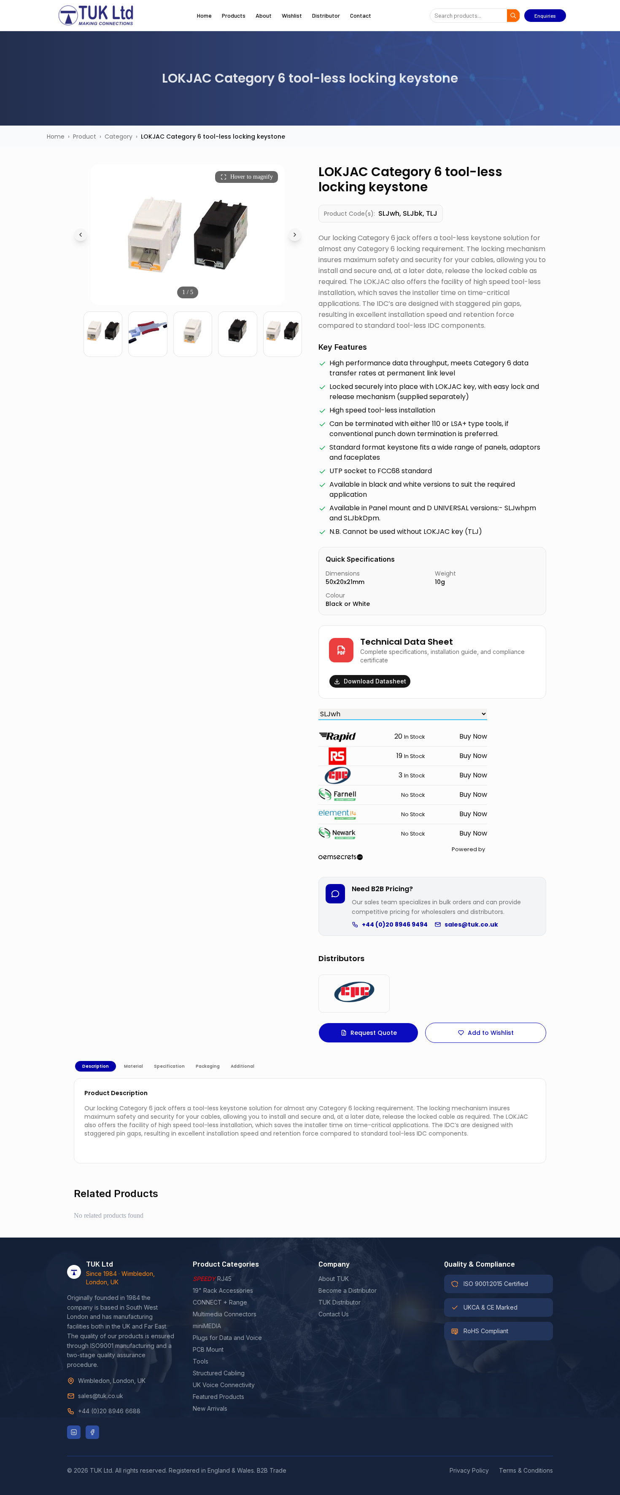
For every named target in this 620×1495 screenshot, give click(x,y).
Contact (360, 15)
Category (118, 136)
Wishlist (292, 15)
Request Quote (373, 1033)
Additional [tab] (242, 1066)
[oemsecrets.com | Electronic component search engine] (401, 857)
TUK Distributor (339, 1302)
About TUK (333, 1278)
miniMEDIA (207, 1325)
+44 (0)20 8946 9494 (395, 924)
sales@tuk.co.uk (471, 924)
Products (233, 15)
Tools (200, 1361)
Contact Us (333, 1314)
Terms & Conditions (526, 1470)
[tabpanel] (310, 1120)
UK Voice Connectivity (224, 1384)
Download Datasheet (375, 681)
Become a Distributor (347, 1290)
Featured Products (218, 1396)
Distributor (326, 15)
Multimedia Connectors (224, 1314)
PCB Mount (208, 1349)
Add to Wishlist (491, 1033)
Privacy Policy (469, 1470)
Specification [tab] (169, 1066)
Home (204, 15)
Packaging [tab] (208, 1066)
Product (84, 136)
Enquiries (545, 16)
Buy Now (473, 736)
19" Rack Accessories (223, 1290)
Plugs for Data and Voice (227, 1337)
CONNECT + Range (220, 1302)
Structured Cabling (219, 1373)
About (264, 15)
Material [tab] (133, 1066)
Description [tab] (95, 1066)
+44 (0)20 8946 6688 (109, 1411)
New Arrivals (210, 1408)
